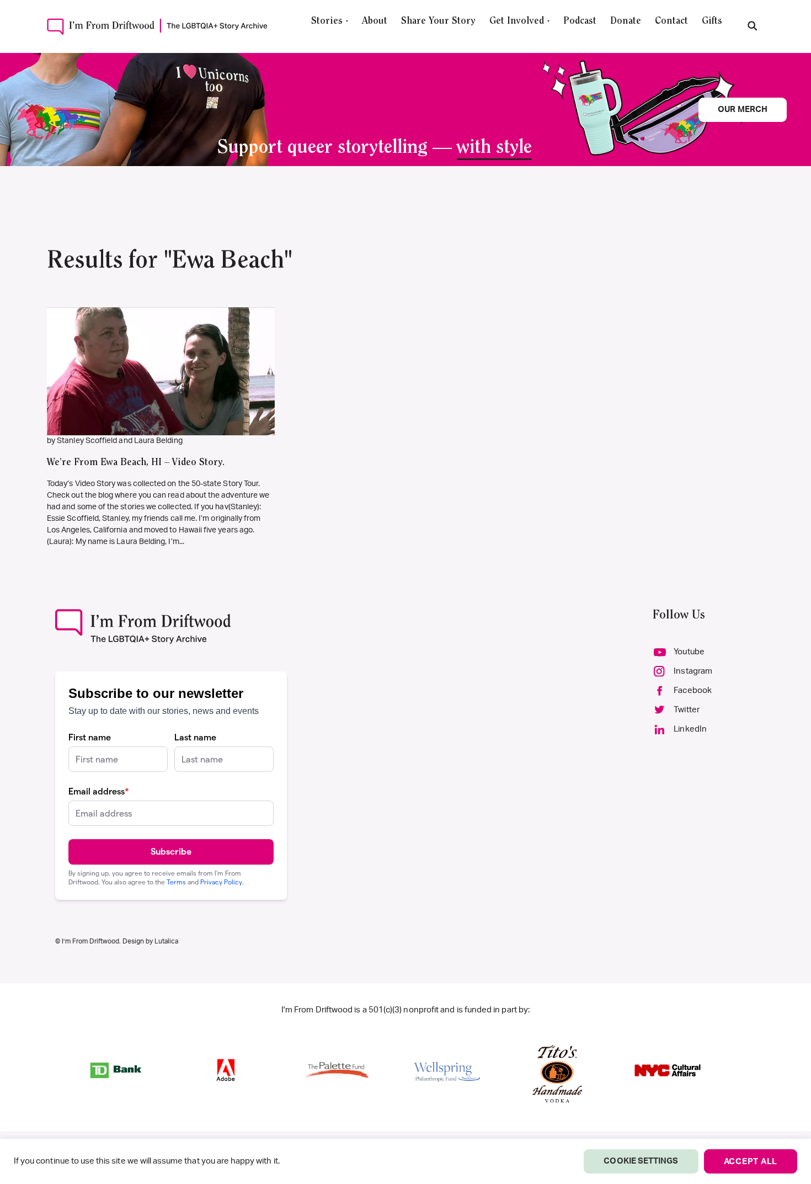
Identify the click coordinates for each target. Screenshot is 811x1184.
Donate (625, 21)
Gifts (712, 21)
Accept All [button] (751, 1162)
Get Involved (516, 21)
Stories (327, 21)
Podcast (579, 21)
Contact (671, 21)
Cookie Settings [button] (641, 1161)
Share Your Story (438, 21)
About (374, 21)
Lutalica (166, 941)
